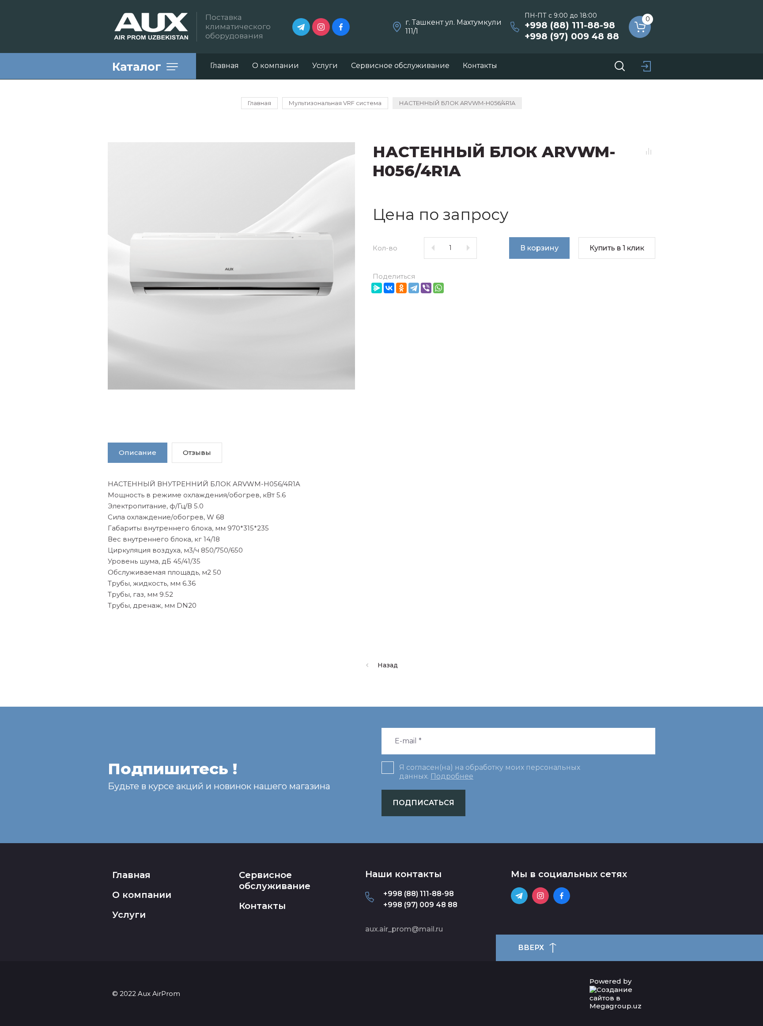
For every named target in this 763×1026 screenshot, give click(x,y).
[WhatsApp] (438, 288)
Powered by (610, 981)
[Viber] (426, 288)
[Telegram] (413, 288)
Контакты (262, 906)
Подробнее (452, 776)
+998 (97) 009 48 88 (572, 36)
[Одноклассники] (401, 288)
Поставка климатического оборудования (238, 27)
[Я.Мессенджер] (376, 288)
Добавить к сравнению (648, 151)
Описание (137, 452)
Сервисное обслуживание (274, 880)
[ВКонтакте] (389, 288)
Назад (388, 665)
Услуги (129, 914)
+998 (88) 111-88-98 (570, 25)
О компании (141, 895)
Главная (131, 875)
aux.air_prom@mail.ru (404, 929)
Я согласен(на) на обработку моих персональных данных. (489, 771)
